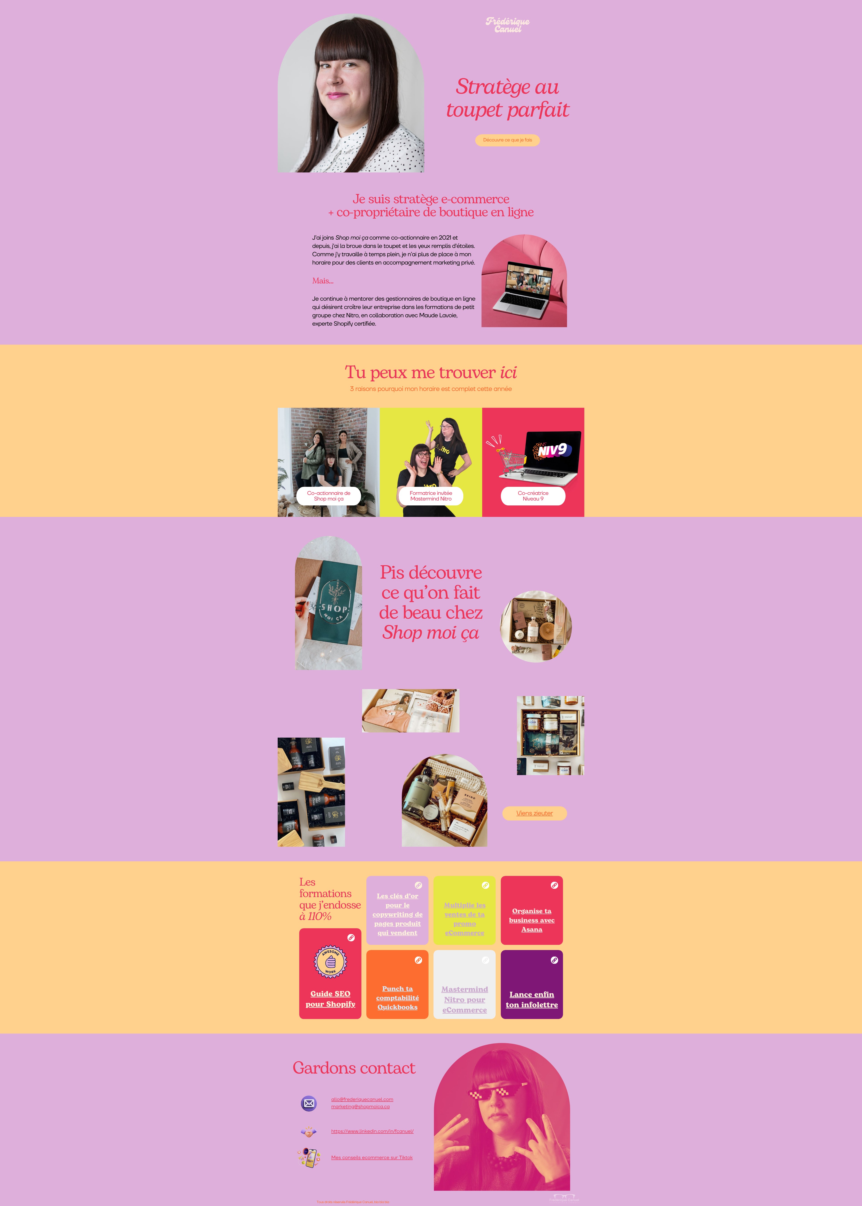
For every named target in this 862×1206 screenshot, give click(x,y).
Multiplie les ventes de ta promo (465, 915)
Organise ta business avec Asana (532, 920)
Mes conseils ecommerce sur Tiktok (372, 1158)
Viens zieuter (534, 813)
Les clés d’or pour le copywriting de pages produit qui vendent (398, 914)
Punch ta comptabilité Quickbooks (397, 998)
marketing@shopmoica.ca (360, 1107)
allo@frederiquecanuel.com (362, 1100)
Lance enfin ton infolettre (532, 1000)
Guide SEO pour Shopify (330, 999)
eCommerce (464, 933)
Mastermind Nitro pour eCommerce (464, 1000)
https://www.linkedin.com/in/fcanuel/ (372, 1132)
